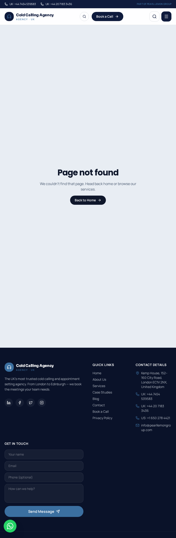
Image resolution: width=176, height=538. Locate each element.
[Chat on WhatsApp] (10, 526)
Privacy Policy (102, 418)
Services (99, 386)
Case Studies (102, 392)
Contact (99, 405)
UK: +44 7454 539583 (23, 4)
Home (97, 373)
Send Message (41, 511)
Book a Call (104, 16)
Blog (96, 398)
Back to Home (85, 200)
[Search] (84, 16)
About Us (99, 379)
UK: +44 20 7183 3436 (59, 4)
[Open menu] (166, 16)
